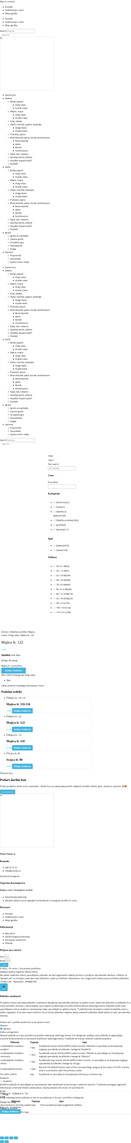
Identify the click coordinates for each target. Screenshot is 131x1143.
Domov (4, 631)
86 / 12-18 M (64, 593)
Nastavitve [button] (18, 981)
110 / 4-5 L (63, 612)
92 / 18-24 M (64, 598)
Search (3, 31)
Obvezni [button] (4, 1025)
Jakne (17, 144)
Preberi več (6, 981)
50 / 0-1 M (62, 566)
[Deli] (11, 1137)
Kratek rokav (21, 108)
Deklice (8, 98)
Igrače (8, 232)
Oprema (9, 252)
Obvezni (7, 1028)
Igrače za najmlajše (19, 235)
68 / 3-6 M (63, 580)
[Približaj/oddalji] (2, 1137)
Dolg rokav (20, 105)
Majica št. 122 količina (11, 665)
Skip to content (7, 1)
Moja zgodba (11, 13)
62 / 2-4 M (63, 575)
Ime (2, 956)
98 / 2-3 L (63, 603)
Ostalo (60, 507)
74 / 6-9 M (63, 584)
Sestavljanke (16, 245)
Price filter (53, 482)
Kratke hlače (21, 131)
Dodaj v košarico (13, 670)
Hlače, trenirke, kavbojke (22, 190)
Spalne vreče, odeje (19, 262)
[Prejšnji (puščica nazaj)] (2, 1141)
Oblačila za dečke (67, 520)
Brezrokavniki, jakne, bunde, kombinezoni (30, 137)
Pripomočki (15, 255)
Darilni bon (10, 95)
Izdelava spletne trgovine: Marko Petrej (18, 971)
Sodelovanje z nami (14, 10)
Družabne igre (17, 242)
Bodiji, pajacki (16, 101)
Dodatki (14, 163)
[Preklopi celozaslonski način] (7, 1137)
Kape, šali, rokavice (19, 154)
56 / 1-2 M (62, 570)
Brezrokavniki (21, 140)
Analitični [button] (4, 1078)
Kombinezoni (21, 150)
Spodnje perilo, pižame (21, 157)
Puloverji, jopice (17, 134)
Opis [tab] (8, 680)
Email (3, 960)
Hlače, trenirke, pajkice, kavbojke (25, 124)
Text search (53, 464)
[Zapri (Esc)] (16, 1137)
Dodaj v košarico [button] (22, 710)
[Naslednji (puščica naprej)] (7, 1141)
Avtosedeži (15, 258)
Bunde (18, 147)
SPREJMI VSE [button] (31, 981)
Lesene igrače (16, 239)
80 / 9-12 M (64, 589)
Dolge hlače (21, 127)
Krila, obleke (16, 121)
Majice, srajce (16, 111)
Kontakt (9, 7)
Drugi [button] (2, 1091)
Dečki (7, 167)
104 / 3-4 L (63, 607)
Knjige (13, 249)
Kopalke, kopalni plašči (21, 160)
